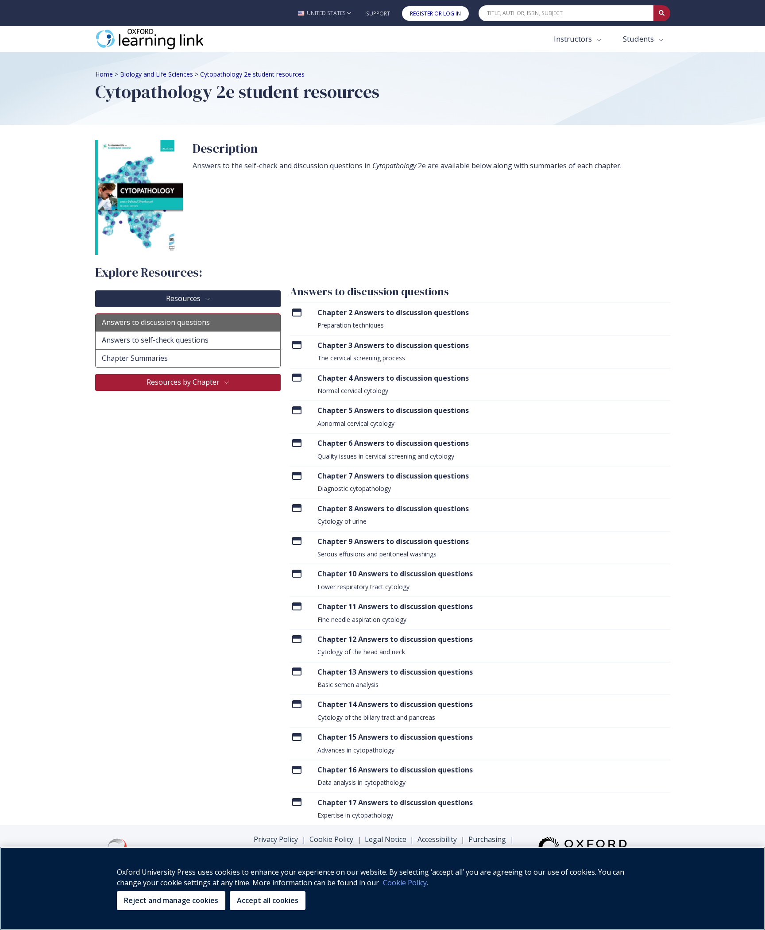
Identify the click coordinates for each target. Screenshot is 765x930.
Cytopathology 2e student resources (252, 74)
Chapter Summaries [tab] (135, 358)
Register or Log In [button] (435, 13)
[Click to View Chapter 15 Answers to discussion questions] (296, 737)
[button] (324, 13)
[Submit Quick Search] (661, 13)
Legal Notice (385, 839)
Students (639, 39)
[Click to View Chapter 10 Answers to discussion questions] (296, 573)
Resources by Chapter (184, 382)
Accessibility (437, 839)
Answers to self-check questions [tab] (155, 340)
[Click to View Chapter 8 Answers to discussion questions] (296, 508)
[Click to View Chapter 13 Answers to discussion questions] (296, 672)
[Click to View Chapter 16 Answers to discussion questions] (296, 769)
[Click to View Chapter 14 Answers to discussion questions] (296, 704)
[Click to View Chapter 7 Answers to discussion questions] (296, 475)
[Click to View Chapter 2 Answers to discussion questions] (296, 312)
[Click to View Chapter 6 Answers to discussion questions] (296, 443)
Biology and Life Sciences (156, 74)
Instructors (574, 39)
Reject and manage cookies (171, 900)
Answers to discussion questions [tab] (156, 322)
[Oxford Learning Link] (161, 39)
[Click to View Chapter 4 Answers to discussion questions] (296, 378)
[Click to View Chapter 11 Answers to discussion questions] (296, 606)
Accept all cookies (267, 900)
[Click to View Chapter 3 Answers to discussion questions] (296, 345)
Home (104, 74)
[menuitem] (480, 318)
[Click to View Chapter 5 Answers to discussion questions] (296, 410)
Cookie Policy (331, 839)
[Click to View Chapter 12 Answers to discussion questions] (296, 639)
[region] (382, 888)
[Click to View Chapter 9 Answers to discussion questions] (296, 541)
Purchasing (487, 839)
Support (378, 13)
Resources (184, 298)
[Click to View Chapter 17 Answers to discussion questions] (296, 802)
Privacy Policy (276, 839)
